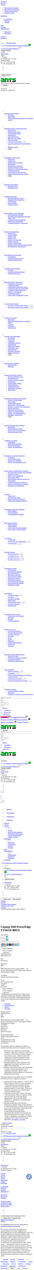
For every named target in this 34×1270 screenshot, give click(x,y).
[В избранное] (5, 937)
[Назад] (9, 828)
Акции (3, 1175)
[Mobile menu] (2, 751)
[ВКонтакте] (2, 945)
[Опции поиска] (2, 701)
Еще (10, 149)
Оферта (3, 1221)
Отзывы (3, 1190)
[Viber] (13, 945)
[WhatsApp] (15, 945)
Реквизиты (4, 1195)
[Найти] (7, 703)
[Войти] (1, 794)
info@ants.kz (4, 54)
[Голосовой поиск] (3, 703)
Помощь (3, 1198)
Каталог (3, 1173)
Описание (7, 1004)
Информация (5, 1191)
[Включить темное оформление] (3, 77)
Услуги (3, 1178)
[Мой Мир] (8, 945)
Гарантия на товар (6, 1204)
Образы (3, 1181)
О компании (4, 1186)
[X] (10, 945)
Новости (3, 1188)
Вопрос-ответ (5, 1206)
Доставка (7, 1008)
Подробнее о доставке (18, 1119)
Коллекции (4, 1180)
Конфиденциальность (7, 1220)
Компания (4, 1183)
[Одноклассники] (5, 945)
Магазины (4, 1196)
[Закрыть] (2, 802)
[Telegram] (18, 945)
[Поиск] (2, 791)
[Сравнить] (5, 939)
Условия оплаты (6, 1201)
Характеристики (9, 1005)
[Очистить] (2, 700)
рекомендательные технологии (10, 1226)
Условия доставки (6, 1203)
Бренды (3, 1177)
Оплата (6, 1007)
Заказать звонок (5, 50)
